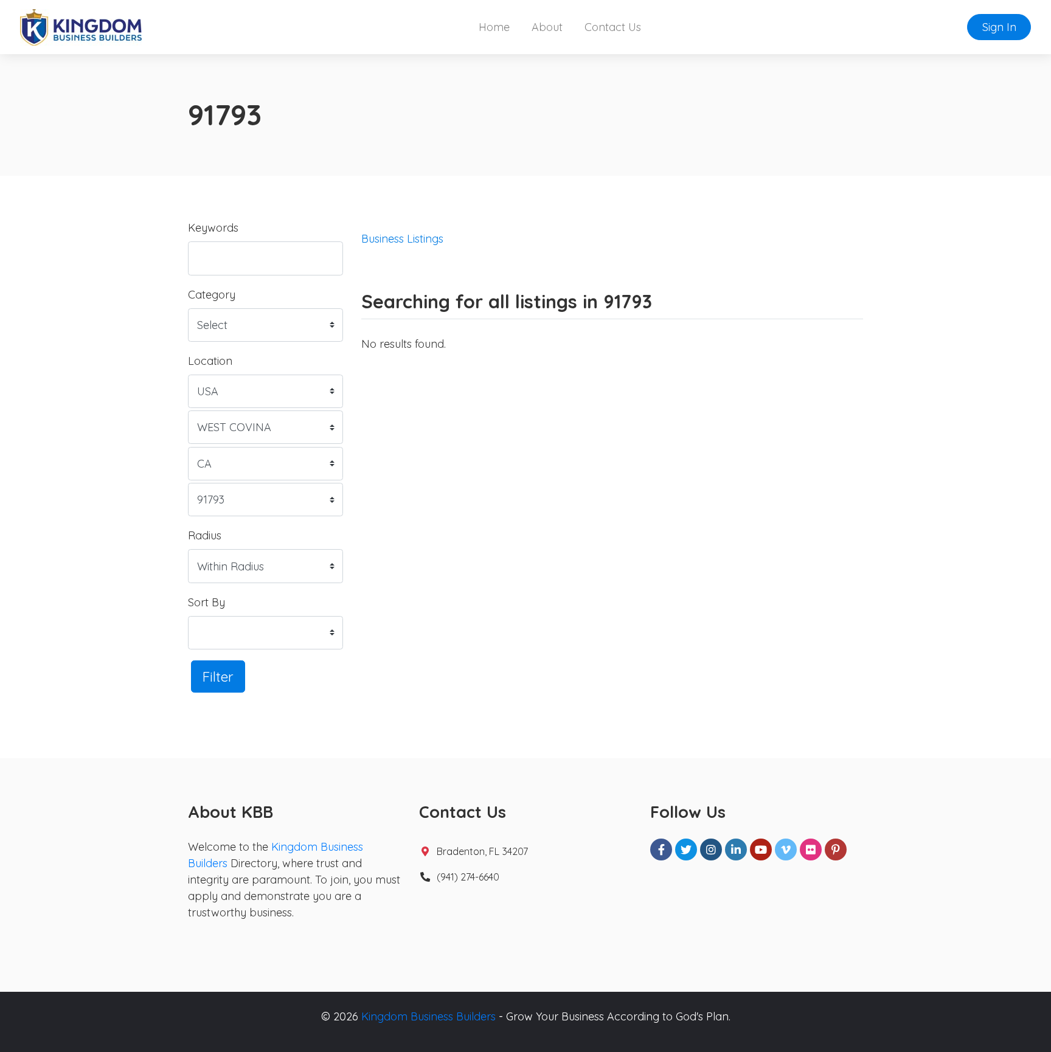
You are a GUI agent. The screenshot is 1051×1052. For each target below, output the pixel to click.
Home (494, 27)
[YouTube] (761, 849)
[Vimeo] (786, 849)
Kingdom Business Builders (428, 1016)
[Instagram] (711, 849)
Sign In (999, 27)
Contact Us (612, 27)
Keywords (213, 228)
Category (211, 295)
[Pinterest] (836, 849)
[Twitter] (686, 849)
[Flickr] (811, 849)
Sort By (206, 602)
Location (210, 361)
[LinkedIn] (736, 849)
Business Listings (402, 239)
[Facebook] (661, 849)
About (547, 27)
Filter (218, 676)
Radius (204, 535)
